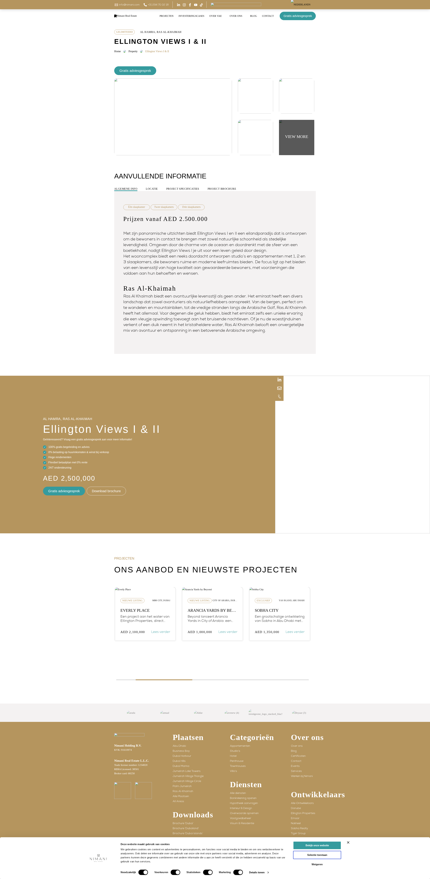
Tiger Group (298, 833)
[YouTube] (195, 5)
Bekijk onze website (317, 845)
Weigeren (317, 864)
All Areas (178, 801)
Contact (296, 761)
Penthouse (236, 761)
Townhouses (238, 766)
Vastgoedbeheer (240, 818)
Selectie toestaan (317, 854)
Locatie (152, 188)
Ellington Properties (303, 813)
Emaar (295, 818)
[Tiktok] (201, 5)
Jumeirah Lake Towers (187, 771)
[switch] (175, 872)
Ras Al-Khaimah (183, 791)
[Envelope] (279, 388)
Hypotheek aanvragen (244, 803)
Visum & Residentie (242, 823)
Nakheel (296, 823)
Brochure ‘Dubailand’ (186, 828)
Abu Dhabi (179, 746)
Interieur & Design (241, 808)
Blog (294, 751)
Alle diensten (238, 793)
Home (117, 51)
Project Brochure (222, 188)
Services (296, 771)
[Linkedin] (178, 5)
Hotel (233, 756)
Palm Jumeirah (182, 786)
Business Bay (181, 751)
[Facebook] (190, 5)
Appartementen (240, 746)
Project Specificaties (182, 188)
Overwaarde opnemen (244, 813)
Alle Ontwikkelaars (302, 803)
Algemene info (125, 188)
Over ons (297, 746)
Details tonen (257, 872)
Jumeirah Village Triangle (188, 776)
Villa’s (233, 771)
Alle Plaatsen (181, 796)
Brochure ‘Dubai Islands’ (188, 833)
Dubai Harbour (182, 756)
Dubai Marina (181, 766)
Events (295, 766)
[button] (311, 4)
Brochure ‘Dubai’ (183, 823)
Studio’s (235, 751)
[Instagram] (184, 5)
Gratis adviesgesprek (298, 16)
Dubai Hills (179, 761)
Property (133, 51)
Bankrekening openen (243, 798)
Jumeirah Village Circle (187, 781)
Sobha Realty (299, 828)
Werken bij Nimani (302, 776)
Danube (296, 808)
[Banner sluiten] (348, 842)
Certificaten (298, 756)
